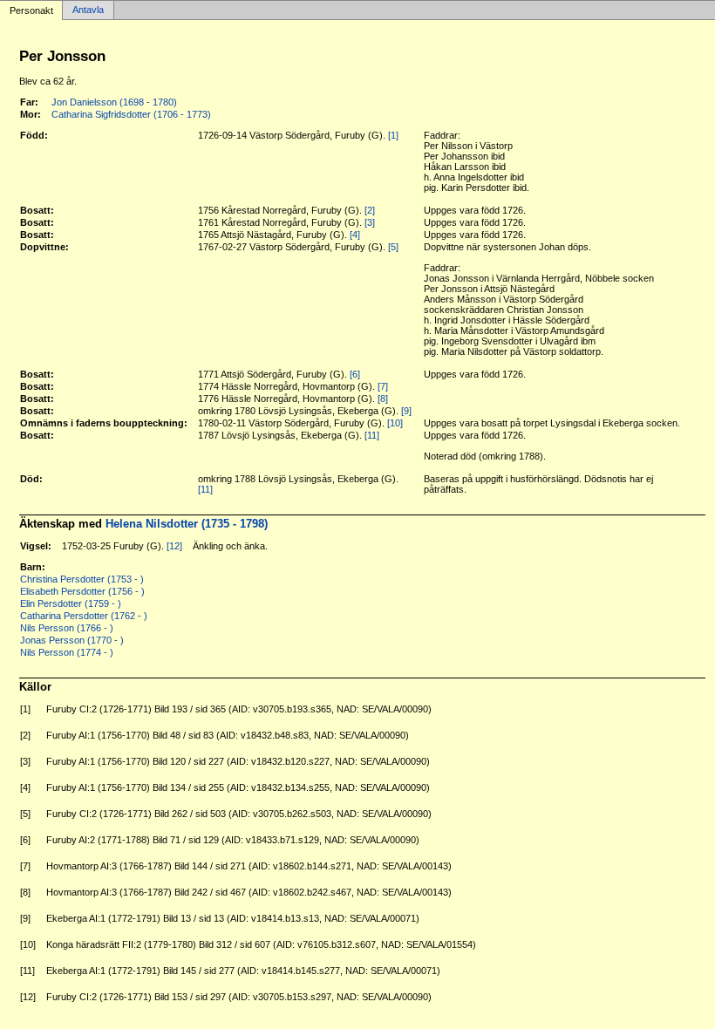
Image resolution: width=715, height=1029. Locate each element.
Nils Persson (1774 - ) (66, 652)
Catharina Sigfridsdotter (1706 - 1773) (131, 114)
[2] (369, 210)
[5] (393, 247)
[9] (406, 410)
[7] (383, 386)
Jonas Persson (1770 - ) (72, 640)
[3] (369, 222)
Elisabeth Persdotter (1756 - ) (82, 591)
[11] (371, 435)
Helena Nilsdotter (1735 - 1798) (187, 523)
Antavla (88, 10)
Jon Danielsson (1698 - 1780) (114, 102)
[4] (355, 234)
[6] (355, 374)
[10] (395, 423)
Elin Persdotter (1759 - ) (70, 603)
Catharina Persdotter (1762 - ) (83, 615)
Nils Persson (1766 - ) (66, 628)
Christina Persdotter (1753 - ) (82, 579)
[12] (174, 546)
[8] (383, 398)
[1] (393, 135)
